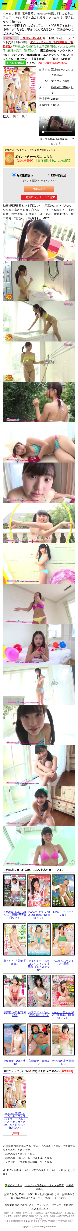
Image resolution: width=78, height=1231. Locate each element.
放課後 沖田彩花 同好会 (15, 1013)
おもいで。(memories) (26, 54)
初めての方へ (15, 1185)
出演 (44, 69)
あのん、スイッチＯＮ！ (63, 913)
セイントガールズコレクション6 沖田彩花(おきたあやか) (39, 965)
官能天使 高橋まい (39, 1062)
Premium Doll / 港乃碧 (14, 1062)
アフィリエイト (39, 1208)
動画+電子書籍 (24, 13)
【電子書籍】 (39, 59)
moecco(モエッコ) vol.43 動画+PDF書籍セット (39, 915)
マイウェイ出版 (60, 81)
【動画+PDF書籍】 (61, 59)
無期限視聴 (25, 175)
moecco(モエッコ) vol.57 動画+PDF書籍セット (15, 914)
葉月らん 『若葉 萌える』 (15, 962)
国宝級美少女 (48, 50)
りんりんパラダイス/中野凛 (63, 962)
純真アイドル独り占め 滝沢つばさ (39, 1013)
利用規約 (68, 1205)
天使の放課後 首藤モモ (63, 1062)
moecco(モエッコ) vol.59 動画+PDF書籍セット (63, 1015)
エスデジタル (51, 54)
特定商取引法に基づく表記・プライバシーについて (33, 1205)
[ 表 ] (14, 116)
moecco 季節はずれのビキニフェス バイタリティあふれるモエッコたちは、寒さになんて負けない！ (16, 1120)
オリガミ (22, 59)
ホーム (7, 13)
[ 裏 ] (23, 116)
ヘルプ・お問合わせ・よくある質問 (44, 1185)
